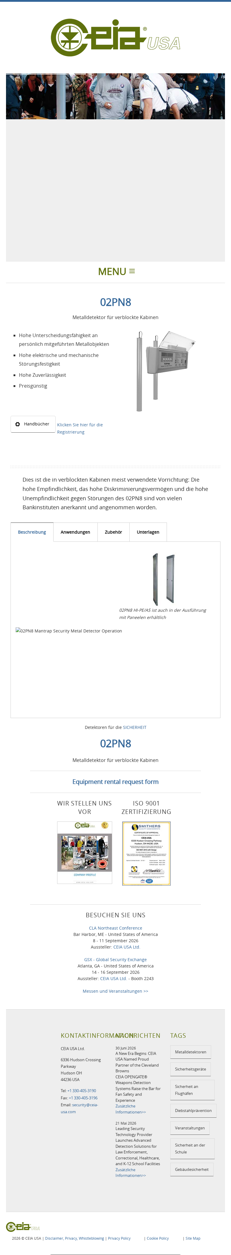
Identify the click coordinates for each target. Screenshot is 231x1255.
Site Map (193, 1238)
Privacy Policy (119, 1238)
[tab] (32, 531)
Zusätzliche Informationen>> (131, 1109)
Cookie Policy (158, 1238)
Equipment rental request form (115, 782)
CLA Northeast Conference (115, 928)
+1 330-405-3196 (83, 1098)
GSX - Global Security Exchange (115, 959)
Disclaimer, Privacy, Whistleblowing (74, 1238)
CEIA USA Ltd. (126, 947)
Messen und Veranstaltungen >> (115, 991)
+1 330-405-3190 (81, 1090)
